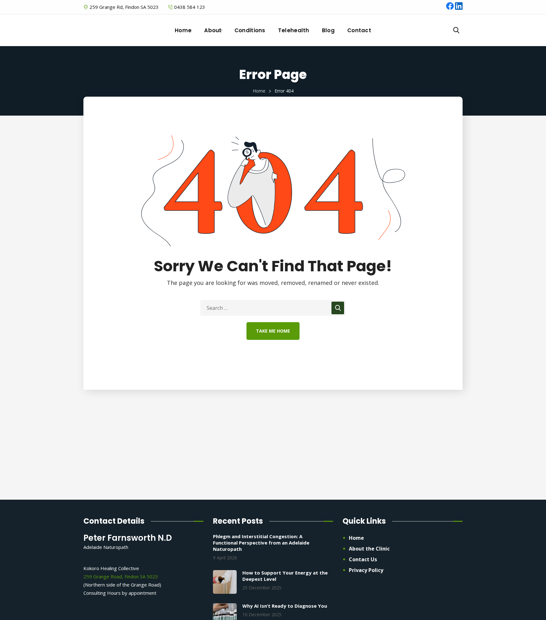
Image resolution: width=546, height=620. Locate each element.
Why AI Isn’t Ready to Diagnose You (284, 606)
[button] (456, 30)
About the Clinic (369, 548)
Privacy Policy (366, 570)
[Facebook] (450, 8)
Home (259, 91)
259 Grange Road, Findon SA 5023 (120, 576)
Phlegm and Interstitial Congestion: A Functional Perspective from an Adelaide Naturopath (261, 542)
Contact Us (363, 559)
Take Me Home (273, 331)
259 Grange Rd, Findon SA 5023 (123, 7)
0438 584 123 (189, 7)
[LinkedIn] (459, 8)
